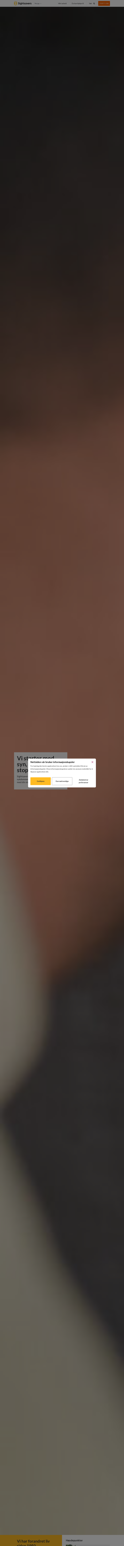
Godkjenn (40, 781)
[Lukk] (92, 762)
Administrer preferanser (83, 781)
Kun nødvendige (62, 781)
